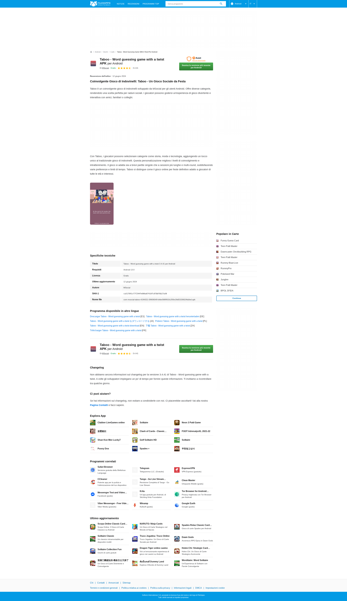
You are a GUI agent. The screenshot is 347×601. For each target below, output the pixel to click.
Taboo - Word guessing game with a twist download (114, 326)
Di (104, 68)
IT (250, 4)
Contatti (101, 583)
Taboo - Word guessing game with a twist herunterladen (172, 316)
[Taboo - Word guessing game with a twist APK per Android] (93, 63)
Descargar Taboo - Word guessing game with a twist (115, 316)
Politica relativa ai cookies (134, 588)
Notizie (120, 4)
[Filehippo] (100, 4)
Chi (91, 583)
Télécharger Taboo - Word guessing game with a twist (116, 330)
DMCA (198, 588)
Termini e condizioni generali (104, 588)
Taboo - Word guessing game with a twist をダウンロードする (119, 321)
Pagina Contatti (99, 405)
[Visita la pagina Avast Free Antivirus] (196, 59)
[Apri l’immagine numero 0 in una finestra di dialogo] (102, 204)
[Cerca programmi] (221, 4)
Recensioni (133, 4)
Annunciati (113, 583)
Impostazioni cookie (215, 588)
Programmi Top (151, 4)
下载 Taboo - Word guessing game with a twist (168, 326)
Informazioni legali (183, 588)
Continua (236, 298)
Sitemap (127, 583)
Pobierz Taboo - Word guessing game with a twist (179, 321)
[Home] (91, 52)
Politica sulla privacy (160, 588)
